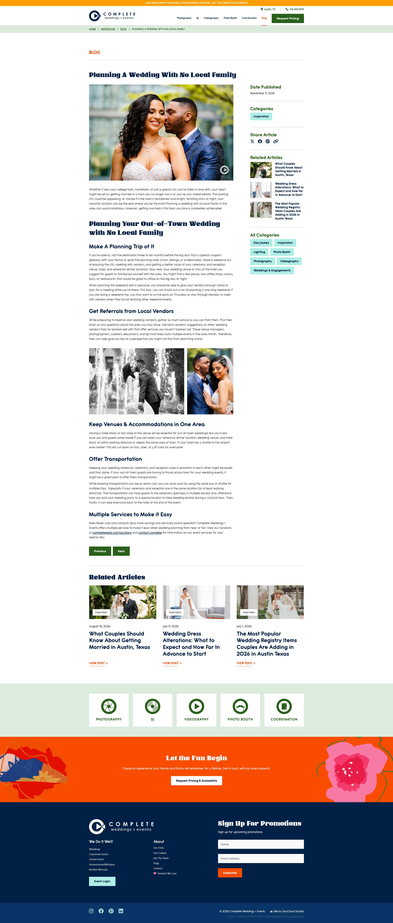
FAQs (156, 863)
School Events (96, 859)
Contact (158, 868)
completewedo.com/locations (112, 533)
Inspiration (108, 29)
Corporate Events (98, 854)
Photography (184, 18)
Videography (211, 18)
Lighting (259, 252)
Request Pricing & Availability (196, 781)
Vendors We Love (167, 873)
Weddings (94, 849)
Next (121, 551)
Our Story (159, 847)
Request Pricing (288, 18)
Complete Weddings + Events (247, 911)
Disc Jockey (261, 243)
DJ (197, 18)
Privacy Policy (275, 916)
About (159, 841)
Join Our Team (161, 858)
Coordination (249, 18)
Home (92, 29)
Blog (264, 18)
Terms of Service (292, 916)
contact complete (150, 533)
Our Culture (160, 853)
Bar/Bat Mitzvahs (98, 869)
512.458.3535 (297, 9)
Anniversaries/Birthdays (102, 864)
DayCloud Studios (293, 911)
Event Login (102, 881)
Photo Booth (230, 18)
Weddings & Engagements (272, 270)
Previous (100, 551)
